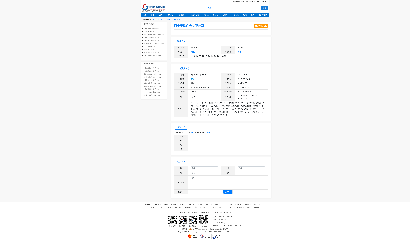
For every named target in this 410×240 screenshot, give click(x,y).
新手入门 (210, 212)
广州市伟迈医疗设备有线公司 (152, 92)
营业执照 (225, 229)
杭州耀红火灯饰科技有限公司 (152, 95)
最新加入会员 (149, 24)
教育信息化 (178, 207)
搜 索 (264, 8)
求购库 (206, 15)
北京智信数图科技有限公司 (151, 37)
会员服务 (264, 1)
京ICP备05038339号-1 (216, 229)
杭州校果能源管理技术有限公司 (153, 77)
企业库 (215, 15)
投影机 (208, 204)
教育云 (239, 204)
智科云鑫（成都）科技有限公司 (153, 86)
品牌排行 (226, 15)
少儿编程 (248, 207)
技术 (245, 15)
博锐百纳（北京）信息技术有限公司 (154, 43)
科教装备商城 (194, 15)
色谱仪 (169, 207)
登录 (251, 1)
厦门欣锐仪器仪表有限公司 (151, 52)
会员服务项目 (203, 212)
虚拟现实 (182, 204)
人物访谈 (169, 15)
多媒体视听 (188, 207)
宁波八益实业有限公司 (150, 31)
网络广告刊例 (194, 212)
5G (262, 204)
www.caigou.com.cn (197, 232)
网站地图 (222, 212)
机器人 (232, 204)
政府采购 (181, 15)
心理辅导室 (154, 207)
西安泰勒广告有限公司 (172, 19)
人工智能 (255, 204)
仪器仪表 (205, 207)
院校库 (236, 15)
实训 (212, 207)
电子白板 (156, 204)
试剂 (162, 207)
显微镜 (200, 204)
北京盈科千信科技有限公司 (151, 40)
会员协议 (216, 212)
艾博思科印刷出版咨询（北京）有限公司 (155, 34)
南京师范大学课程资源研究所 (152, 28)
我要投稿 (228, 212)
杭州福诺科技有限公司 (150, 49)
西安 (195, 52)
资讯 (152, 15)
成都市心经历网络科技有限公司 (153, 74)
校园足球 (239, 207)
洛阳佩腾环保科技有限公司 (151, 71)
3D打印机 (192, 204)
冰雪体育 (256, 207)
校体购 (263, 15)
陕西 (192, 52)
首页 (144, 15)
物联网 (247, 204)
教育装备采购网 (238, 1)
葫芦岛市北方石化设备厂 (151, 46)
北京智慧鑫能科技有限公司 (151, 89)
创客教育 (216, 204)
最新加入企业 (149, 63)
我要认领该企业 (261, 26)
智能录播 (173, 204)
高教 (239, 52)
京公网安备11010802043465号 (200, 229)
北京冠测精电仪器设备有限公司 (153, 55)
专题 (160, 15)
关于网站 (180, 212)
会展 (252, 15)
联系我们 (187, 212)
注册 (191, 132)
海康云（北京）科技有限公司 (152, 83)
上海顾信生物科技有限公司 (151, 80)
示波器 (224, 204)
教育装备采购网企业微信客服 (223, 216)
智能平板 (165, 204)
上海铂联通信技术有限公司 (151, 68)
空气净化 (230, 207)
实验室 (197, 207)
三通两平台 (221, 207)
